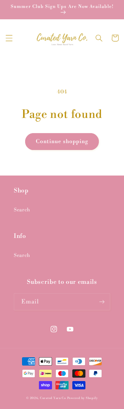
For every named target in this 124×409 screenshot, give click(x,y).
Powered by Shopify (82, 398)
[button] (9, 38)
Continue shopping (62, 141)
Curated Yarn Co (53, 398)
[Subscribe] (102, 301)
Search (22, 210)
